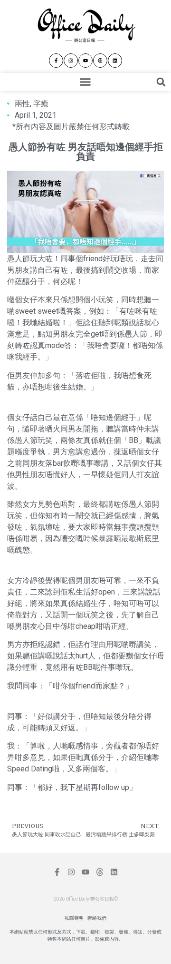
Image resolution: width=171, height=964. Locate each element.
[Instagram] (71, 60)
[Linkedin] (115, 60)
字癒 (40, 103)
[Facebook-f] (56, 60)
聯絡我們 (96, 918)
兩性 (22, 103)
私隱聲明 (74, 918)
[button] (85, 82)
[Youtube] (85, 60)
